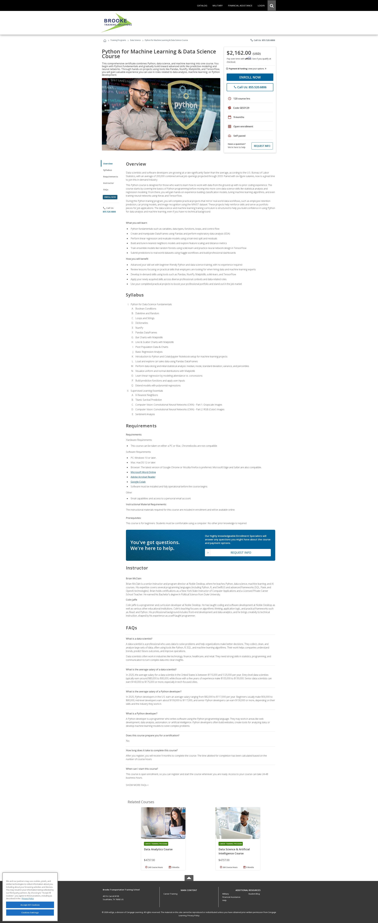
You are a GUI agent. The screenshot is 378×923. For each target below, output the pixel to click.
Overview (108, 163)
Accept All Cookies (30, 905)
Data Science (135, 40)
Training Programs (118, 40)
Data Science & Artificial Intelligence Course (234, 851)
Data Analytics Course (158, 849)
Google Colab (138, 481)
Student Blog (254, 893)
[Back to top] (189, 889)
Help (224, 900)
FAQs (105, 189)
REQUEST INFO (262, 146)
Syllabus (107, 170)
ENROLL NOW (250, 77)
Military (225, 893)
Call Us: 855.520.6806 (262, 40)
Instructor (108, 183)
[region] (30, 896)
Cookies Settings (30, 912)
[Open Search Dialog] (272, 5)
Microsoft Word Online (143, 472)
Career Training (170, 893)
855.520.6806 (109, 211)
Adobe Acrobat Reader (143, 477)
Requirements (110, 176)
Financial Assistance (231, 897)
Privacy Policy (193, 915)
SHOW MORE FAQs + (137, 785)
